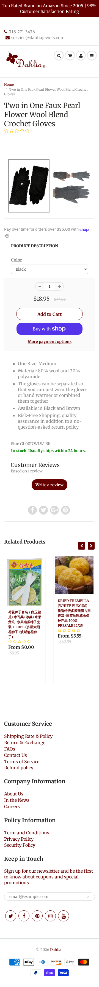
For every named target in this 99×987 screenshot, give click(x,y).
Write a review (49, 484)
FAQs (9, 749)
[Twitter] (10, 915)
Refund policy (18, 767)
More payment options (50, 341)
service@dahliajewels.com (38, 37)
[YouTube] (63, 915)
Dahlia (55, 949)
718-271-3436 (22, 31)
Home (9, 84)
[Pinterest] (37, 915)
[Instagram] (50, 915)
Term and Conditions (26, 832)
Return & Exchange (24, 742)
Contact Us (15, 755)
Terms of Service (21, 761)
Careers (12, 806)
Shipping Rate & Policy (28, 736)
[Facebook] (23, 915)
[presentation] (81, 546)
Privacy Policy (19, 839)
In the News (16, 800)
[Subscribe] (88, 896)
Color (16, 260)
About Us (13, 794)
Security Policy (19, 845)
